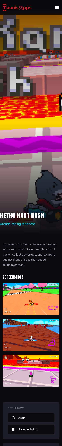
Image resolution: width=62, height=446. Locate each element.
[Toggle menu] (56, 7)
